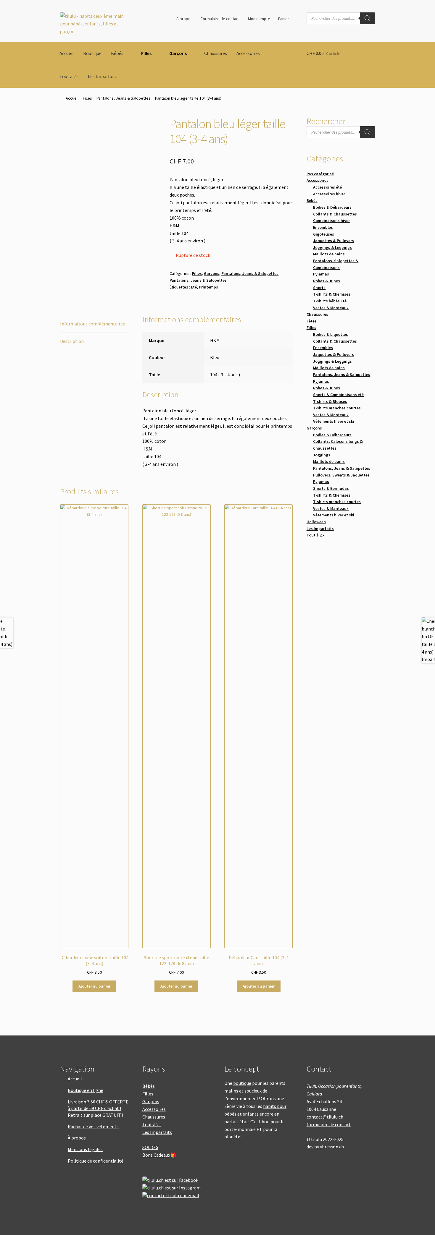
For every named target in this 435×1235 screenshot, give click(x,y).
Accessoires (248, 53)
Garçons (178, 53)
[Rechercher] (367, 18)
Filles (146, 53)
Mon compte (259, 18)
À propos (184, 18)
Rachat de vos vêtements (93, 1126)
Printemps (208, 287)
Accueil (66, 53)
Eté (194, 287)
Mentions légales (85, 1149)
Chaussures (215, 53)
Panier (283, 18)
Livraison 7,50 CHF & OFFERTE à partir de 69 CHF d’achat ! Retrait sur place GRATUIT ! (98, 1108)
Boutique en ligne (85, 1090)
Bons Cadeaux (156, 1155)
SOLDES (150, 1147)
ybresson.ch (332, 1147)
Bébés (117, 53)
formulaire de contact (329, 1124)
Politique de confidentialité (95, 1161)
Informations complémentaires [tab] (92, 324)
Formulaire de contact (220, 18)
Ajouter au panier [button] (94, 986)
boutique (242, 1083)
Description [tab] (72, 341)
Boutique (92, 53)
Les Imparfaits (102, 76)
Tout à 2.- (68, 76)
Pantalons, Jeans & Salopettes (123, 98)
